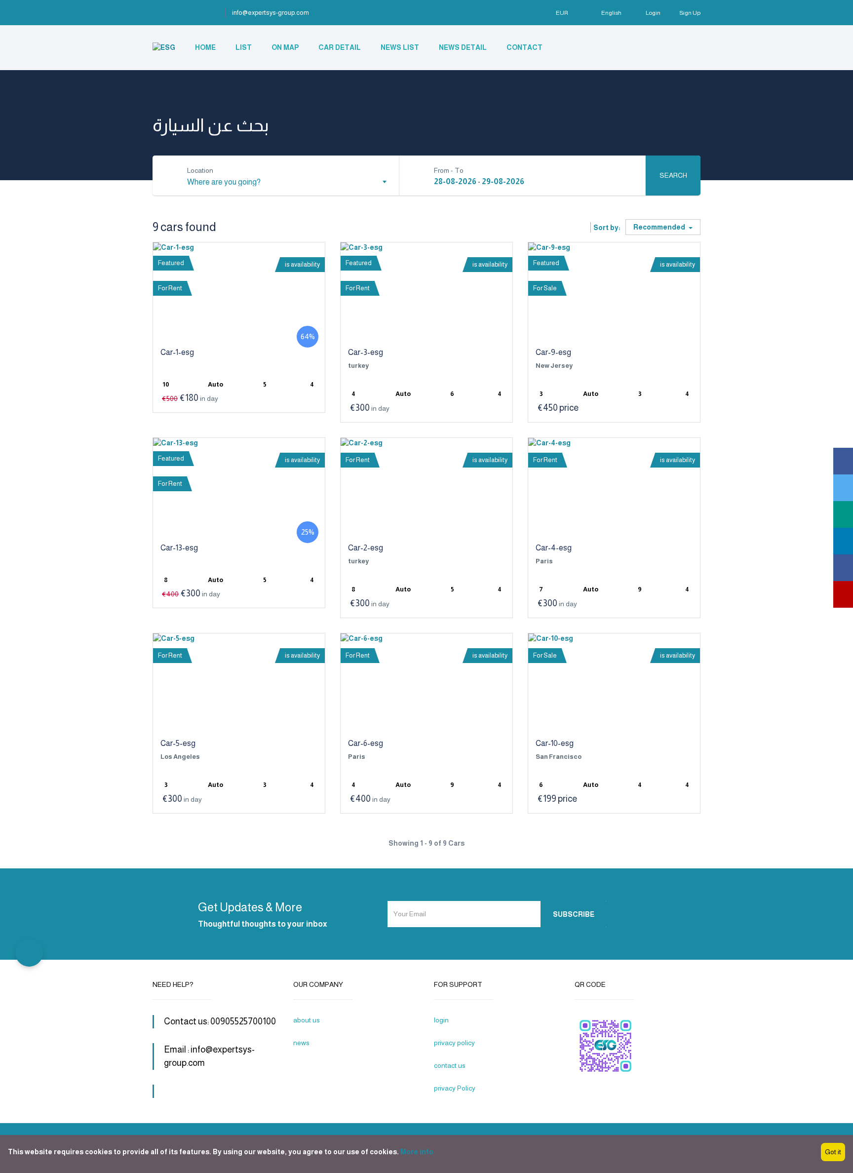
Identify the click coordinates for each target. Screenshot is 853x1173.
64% (308, 336)
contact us (449, 1065)
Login (653, 12)
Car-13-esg (179, 548)
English (611, 12)
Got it (833, 1152)
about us (306, 1020)
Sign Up (689, 12)
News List (400, 47)
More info (416, 1152)
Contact (524, 47)
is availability (302, 264)
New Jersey (554, 365)
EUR (562, 12)
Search (673, 175)
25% (307, 532)
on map (285, 47)
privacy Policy (454, 1088)
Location (200, 170)
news (301, 1043)
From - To (449, 170)
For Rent (170, 288)
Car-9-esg (553, 352)
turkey (358, 365)
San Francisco (559, 756)
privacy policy (454, 1043)
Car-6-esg (365, 743)
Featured (171, 263)
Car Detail (339, 47)
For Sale (545, 288)
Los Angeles (180, 756)
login (441, 1020)
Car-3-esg (365, 352)
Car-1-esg (177, 352)
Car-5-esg (177, 743)
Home (205, 47)
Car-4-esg (554, 548)
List (243, 47)
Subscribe (573, 914)
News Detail (463, 47)
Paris (544, 561)
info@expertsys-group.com (270, 12)
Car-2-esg (365, 548)
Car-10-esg (555, 743)
